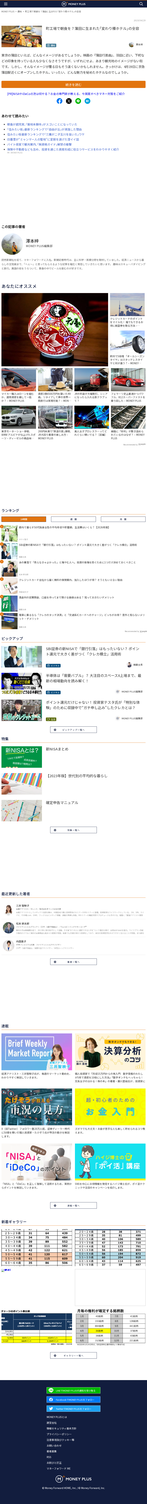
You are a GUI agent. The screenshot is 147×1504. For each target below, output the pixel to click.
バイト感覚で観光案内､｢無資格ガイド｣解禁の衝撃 (39, 144)
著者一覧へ (73, 961)
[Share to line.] (78, 101)
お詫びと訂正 (54, 1462)
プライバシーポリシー (59, 1434)
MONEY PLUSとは (57, 1417)
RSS (49, 1457)
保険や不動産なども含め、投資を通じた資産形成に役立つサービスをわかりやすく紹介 (63, 149)
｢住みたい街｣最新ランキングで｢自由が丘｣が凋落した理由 (44, 129)
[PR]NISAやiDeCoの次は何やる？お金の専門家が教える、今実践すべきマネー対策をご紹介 (66, 94)
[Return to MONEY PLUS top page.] (73, 3)
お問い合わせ (54, 1445)
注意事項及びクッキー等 (60, 1440)
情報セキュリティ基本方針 (62, 1428)
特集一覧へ (73, 830)
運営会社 (52, 1422)
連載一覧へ (73, 1205)
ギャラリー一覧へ (74, 1355)
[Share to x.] (69, 101)
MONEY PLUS (7, 11)
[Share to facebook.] (59, 101)
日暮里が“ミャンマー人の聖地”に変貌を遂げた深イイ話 (43, 139)
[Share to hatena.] (87, 101)
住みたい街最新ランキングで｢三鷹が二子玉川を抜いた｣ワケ (46, 134)
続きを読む (73, 84)
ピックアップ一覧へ (73, 729)
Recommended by (130, 444)
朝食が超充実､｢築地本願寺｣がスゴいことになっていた (42, 124)
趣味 (20, 11)
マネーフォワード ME (59, 1468)
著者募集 (52, 1451)
